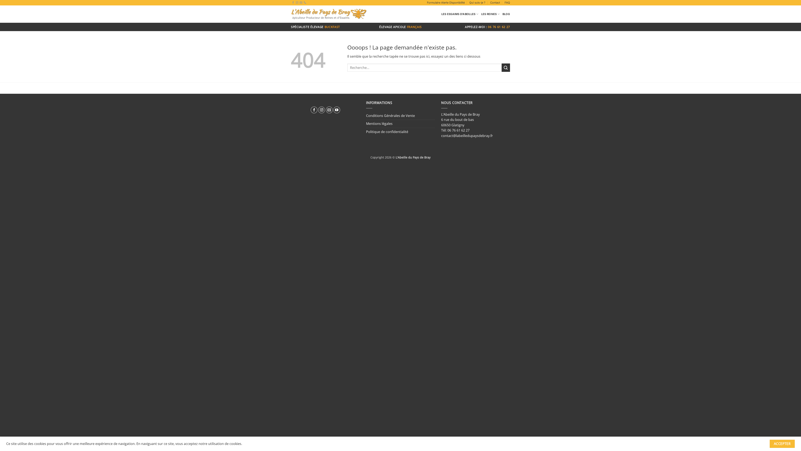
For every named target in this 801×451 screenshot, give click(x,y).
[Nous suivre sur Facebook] (293, 2)
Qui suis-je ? (477, 2)
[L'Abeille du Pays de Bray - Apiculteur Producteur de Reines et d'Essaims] (329, 14)
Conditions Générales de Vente (390, 115)
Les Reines (489, 14)
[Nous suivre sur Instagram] (297, 2)
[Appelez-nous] (305, 2)
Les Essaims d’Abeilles (458, 14)
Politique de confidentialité (387, 131)
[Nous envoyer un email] (301, 2)
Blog (506, 14)
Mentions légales (379, 123)
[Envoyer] (506, 67)
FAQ (507, 2)
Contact (495, 2)
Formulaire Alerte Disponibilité (446, 2)
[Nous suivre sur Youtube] (336, 109)
